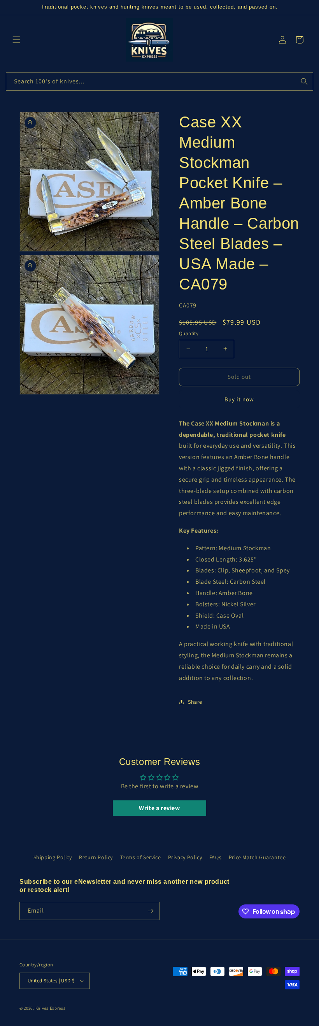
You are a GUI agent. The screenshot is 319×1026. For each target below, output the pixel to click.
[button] (16, 39)
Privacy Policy (185, 857)
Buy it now (239, 399)
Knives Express (50, 1008)
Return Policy (96, 857)
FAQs (215, 857)
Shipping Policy (52, 857)
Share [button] (195, 701)
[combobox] (159, 81)
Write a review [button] (159, 808)
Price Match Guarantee (257, 857)
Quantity (188, 333)
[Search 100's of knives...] (304, 81)
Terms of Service (140, 857)
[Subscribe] (150, 911)
